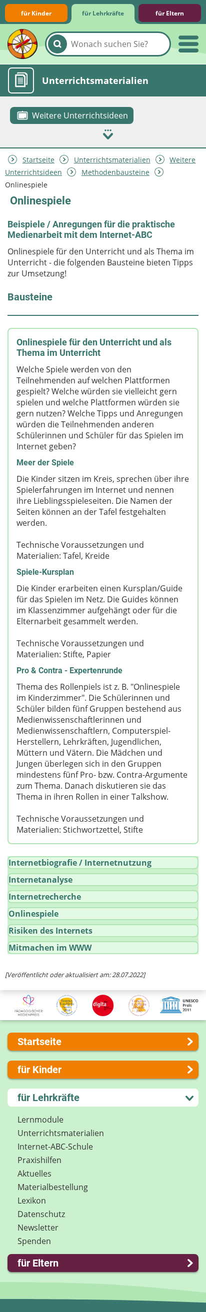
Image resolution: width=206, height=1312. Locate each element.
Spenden (34, 1241)
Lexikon (32, 1200)
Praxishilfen (40, 1160)
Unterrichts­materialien (112, 159)
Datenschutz (41, 1214)
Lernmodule (41, 1119)
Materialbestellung (53, 1187)
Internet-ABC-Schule (55, 1146)
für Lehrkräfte (103, 13)
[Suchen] (57, 43)
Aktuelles (35, 1173)
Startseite (38, 159)
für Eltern (170, 13)
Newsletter (38, 1227)
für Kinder (36, 13)
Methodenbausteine (116, 172)
